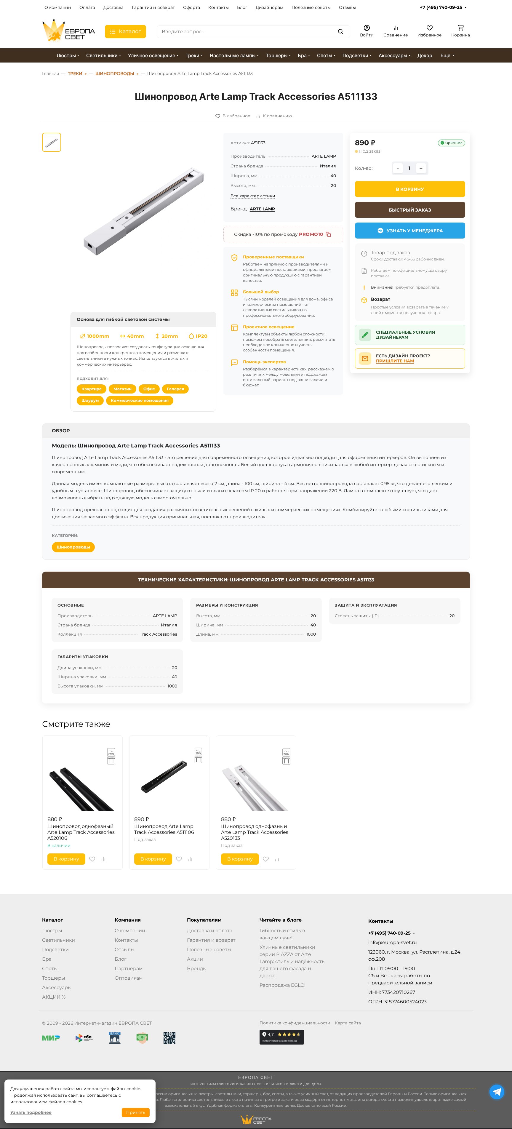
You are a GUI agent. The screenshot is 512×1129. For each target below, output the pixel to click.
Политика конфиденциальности (295, 1023)
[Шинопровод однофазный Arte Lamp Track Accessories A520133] (256, 776)
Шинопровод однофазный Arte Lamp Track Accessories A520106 (81, 832)
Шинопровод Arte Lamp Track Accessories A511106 (164, 829)
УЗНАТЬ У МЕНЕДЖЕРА (415, 231)
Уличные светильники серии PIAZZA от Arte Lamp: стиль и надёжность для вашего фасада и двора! (292, 961)
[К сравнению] (103, 859)
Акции (195, 959)
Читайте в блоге (281, 920)
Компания (128, 920)
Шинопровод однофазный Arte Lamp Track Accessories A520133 (254, 832)
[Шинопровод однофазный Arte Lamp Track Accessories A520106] (82, 776)
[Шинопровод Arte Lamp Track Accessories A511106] (169, 776)
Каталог (52, 920)
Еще (445, 55)
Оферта (191, 7)
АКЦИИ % (53, 997)
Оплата (87, 7)
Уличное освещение (151, 55)
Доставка (113, 7)
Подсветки (355, 55)
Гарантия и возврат (153, 7)
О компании (57, 7)
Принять (135, 1112)
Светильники (102, 55)
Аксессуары (393, 55)
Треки (192, 55)
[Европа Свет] (68, 31)
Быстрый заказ (410, 210)
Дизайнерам (269, 7)
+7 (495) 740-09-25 (441, 7)
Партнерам (129, 968)
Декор (424, 55)
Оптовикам (129, 978)
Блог (242, 7)
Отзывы (347, 7)
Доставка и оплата (209, 930)
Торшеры (276, 55)
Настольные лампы (232, 55)
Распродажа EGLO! (282, 985)
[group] (143, 206)
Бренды (197, 968)
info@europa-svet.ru (392, 942)
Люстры (66, 55)
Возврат (380, 299)
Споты (324, 55)
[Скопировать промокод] (328, 234)
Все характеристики (253, 196)
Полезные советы (311, 7)
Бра (302, 55)
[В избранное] (92, 859)
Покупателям (204, 920)
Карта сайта (348, 1023)
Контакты (218, 7)
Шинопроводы (73, 547)
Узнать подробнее (31, 1112)
